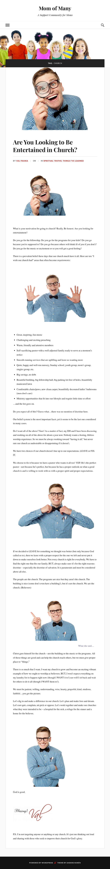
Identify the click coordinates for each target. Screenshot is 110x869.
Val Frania (22, 161)
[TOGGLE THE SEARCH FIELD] (102, 25)
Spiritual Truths (52, 161)
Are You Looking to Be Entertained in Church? (45, 146)
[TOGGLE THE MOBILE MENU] (8, 25)
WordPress (47, 863)
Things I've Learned (73, 161)
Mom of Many (55, 8)
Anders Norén (74, 863)
